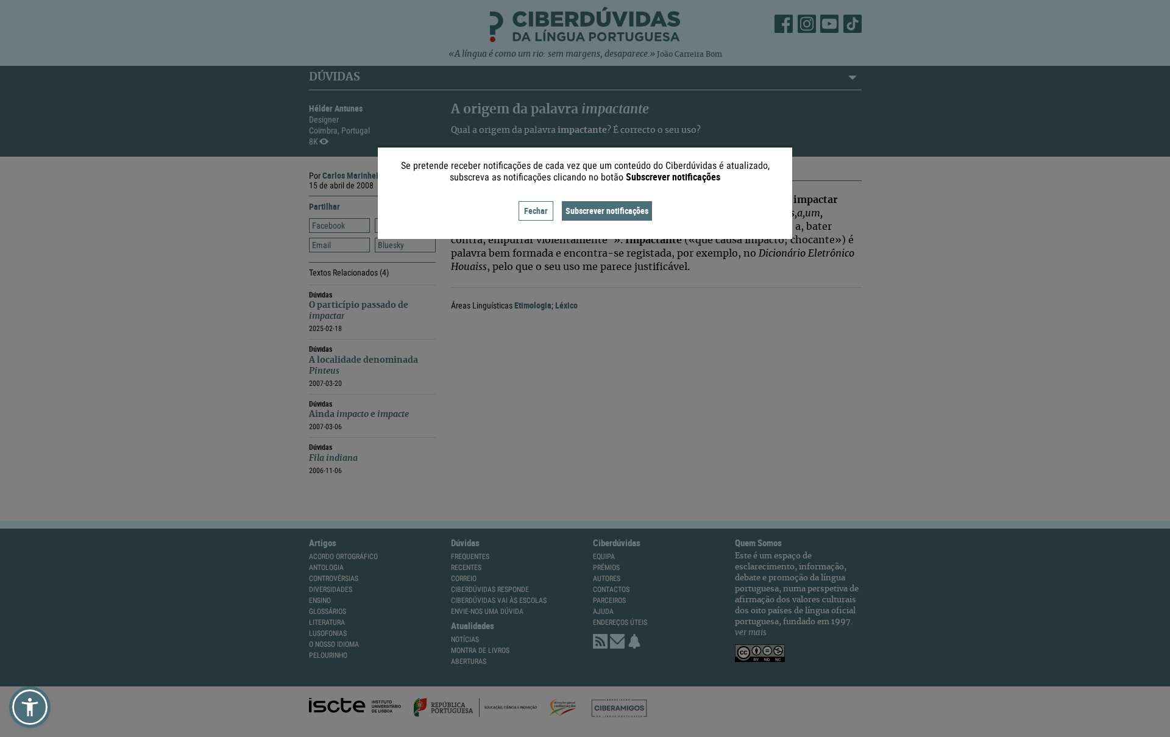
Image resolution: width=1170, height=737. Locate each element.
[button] (30, 707)
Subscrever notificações (607, 210)
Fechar (536, 210)
